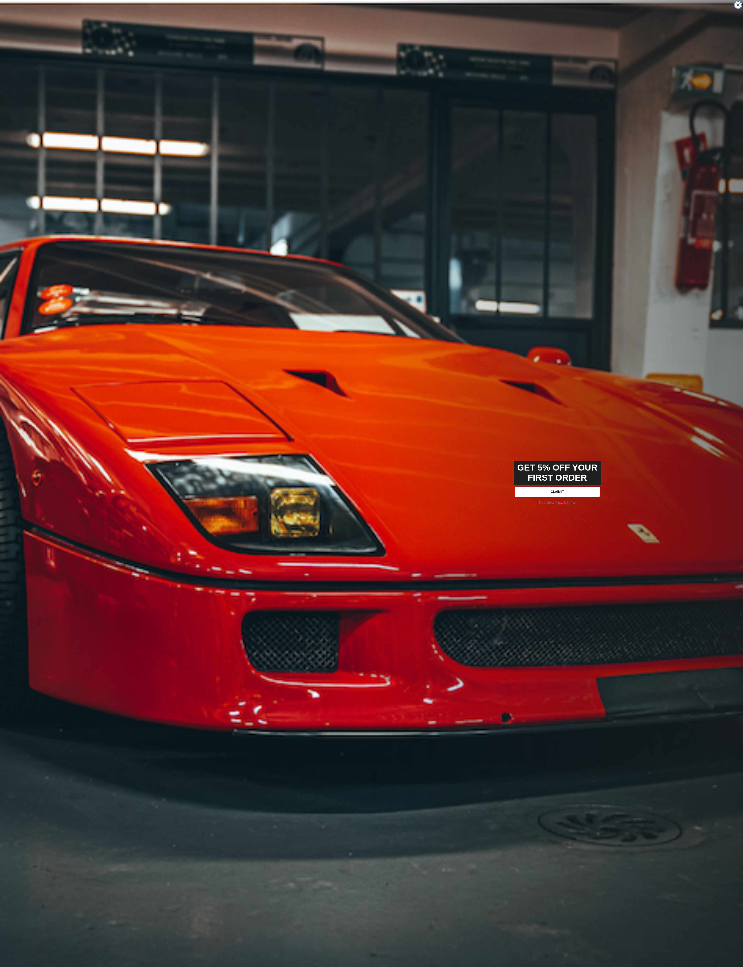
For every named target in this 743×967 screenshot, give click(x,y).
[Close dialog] (738, 5)
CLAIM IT (557, 491)
